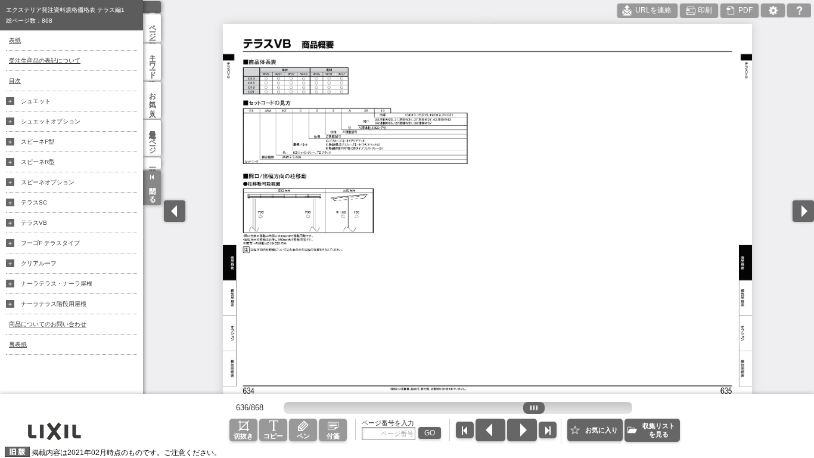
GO (429, 433)
